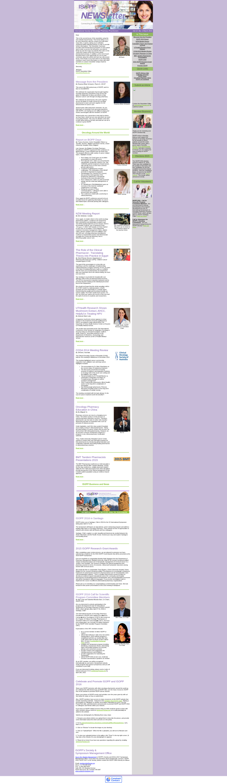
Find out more (142, 216)
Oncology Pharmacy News (142, 78)
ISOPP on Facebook (142, 79)
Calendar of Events (142, 74)
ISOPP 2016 (142, 59)
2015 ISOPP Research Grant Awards (142, 62)
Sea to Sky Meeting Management (85, 757)
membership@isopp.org (87, 763)
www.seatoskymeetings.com (84, 771)
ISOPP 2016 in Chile (142, 73)
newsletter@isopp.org (84, 63)
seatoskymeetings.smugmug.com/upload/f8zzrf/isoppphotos (102, 723)
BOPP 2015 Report (142, 39)
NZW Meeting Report (142, 41)
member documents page (113, 701)
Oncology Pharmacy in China (142, 53)
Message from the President (142, 37)
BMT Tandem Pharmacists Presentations (142, 56)
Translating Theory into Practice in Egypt (142, 44)
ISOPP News (142, 76)
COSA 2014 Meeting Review (142, 51)
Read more (79, 125)
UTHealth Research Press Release (142, 48)
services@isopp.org (103, 710)
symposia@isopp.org (98, 671)
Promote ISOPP (142, 65)
